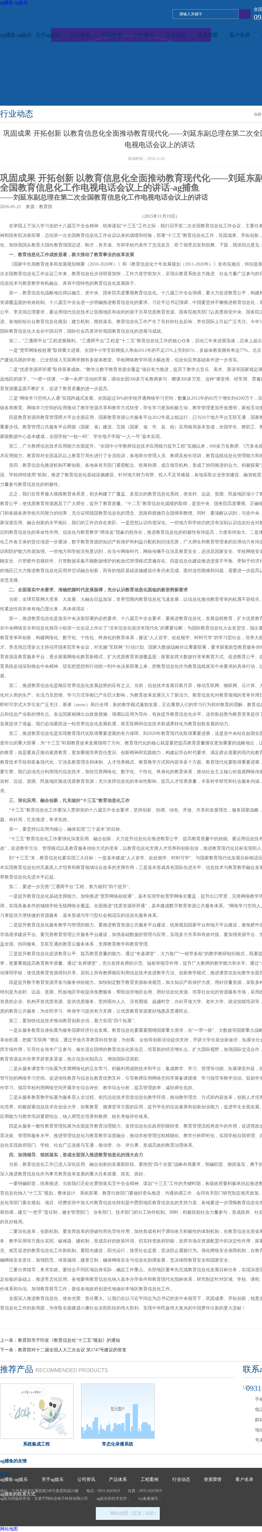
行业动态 (176, 35)
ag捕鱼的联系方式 (17, 1494)
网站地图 (9, 1529)
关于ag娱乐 (48, 35)
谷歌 (149, 1513)
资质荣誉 (207, 35)
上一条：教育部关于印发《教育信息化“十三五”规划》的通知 (60, 1340)
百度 (137, 1513)
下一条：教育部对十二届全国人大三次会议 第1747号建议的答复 (63, 1349)
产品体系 (112, 35)
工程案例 (144, 35)
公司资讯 (80, 35)
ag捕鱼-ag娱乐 (14, 2)
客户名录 (239, 35)
